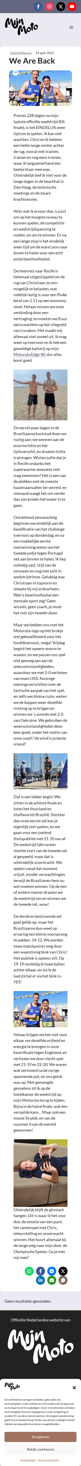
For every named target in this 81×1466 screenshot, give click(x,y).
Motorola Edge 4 (28, 354)
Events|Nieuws (21, 53)
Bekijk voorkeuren (40, 1449)
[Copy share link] (63, 1280)
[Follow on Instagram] (49, 6)
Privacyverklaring (48, 1460)
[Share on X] (63, 1271)
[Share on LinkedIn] (40, 1280)
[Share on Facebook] (40, 1271)
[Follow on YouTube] (72, 6)
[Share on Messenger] (51, 1271)
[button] (74, 1387)
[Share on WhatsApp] (29, 1271)
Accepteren (40, 1437)
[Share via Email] (51, 1280)
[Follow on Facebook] (38, 6)
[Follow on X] (60, 6)
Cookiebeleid (28, 1460)
